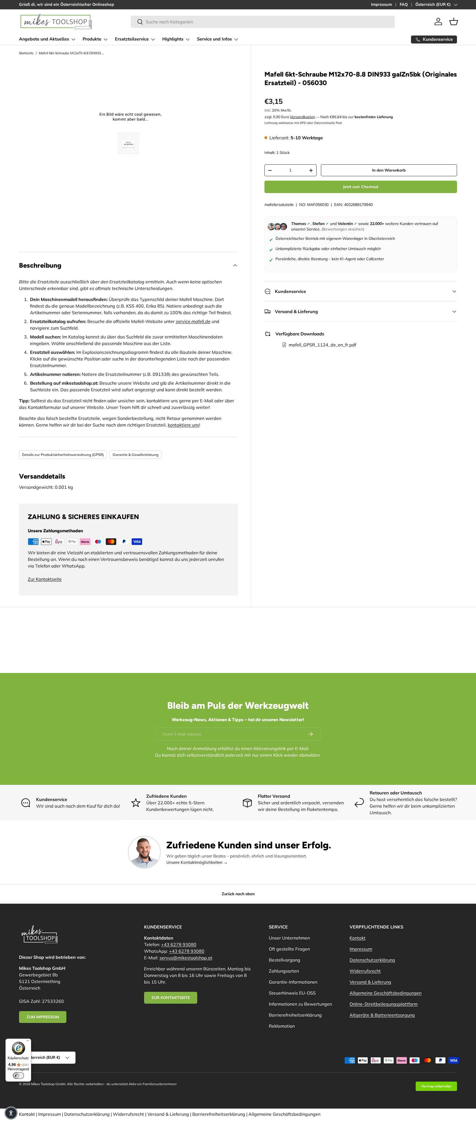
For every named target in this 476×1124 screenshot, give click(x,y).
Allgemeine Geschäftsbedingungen (385, 993)
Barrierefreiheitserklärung (295, 1015)
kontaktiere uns (183, 425)
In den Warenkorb (389, 170)
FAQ (404, 4)
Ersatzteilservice (132, 39)
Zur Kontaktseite (45, 579)
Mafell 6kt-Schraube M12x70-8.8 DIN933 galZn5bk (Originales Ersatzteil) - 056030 (72, 53)
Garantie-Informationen (293, 982)
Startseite (26, 53)
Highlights (172, 39)
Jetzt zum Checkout (360, 186)
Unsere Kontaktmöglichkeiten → (197, 862)
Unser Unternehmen (289, 938)
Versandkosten (302, 117)
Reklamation (282, 1026)
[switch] (18, 1075)
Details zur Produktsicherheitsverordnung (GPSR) (63, 454)
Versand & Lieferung (370, 982)
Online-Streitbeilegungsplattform (384, 1004)
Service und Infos (214, 39)
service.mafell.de (193, 321)
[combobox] (263, 22)
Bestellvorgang (284, 960)
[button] (454, 21)
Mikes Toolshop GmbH (48, 1084)
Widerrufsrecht (365, 971)
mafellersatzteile (279, 204)
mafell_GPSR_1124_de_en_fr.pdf (322, 344)
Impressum (381, 4)
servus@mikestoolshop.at (185, 957)
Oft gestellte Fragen (289, 949)
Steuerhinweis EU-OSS (292, 993)
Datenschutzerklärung (372, 960)
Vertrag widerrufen (436, 1086)
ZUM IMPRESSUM (42, 1016)
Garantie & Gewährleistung (135, 454)
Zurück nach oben (238, 893)
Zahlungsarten (284, 971)
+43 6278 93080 (178, 944)
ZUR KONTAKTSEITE (171, 997)
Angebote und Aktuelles (44, 39)
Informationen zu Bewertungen (300, 1004)
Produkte (92, 39)
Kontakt (358, 938)
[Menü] (28, 1042)
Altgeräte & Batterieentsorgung (382, 1015)
